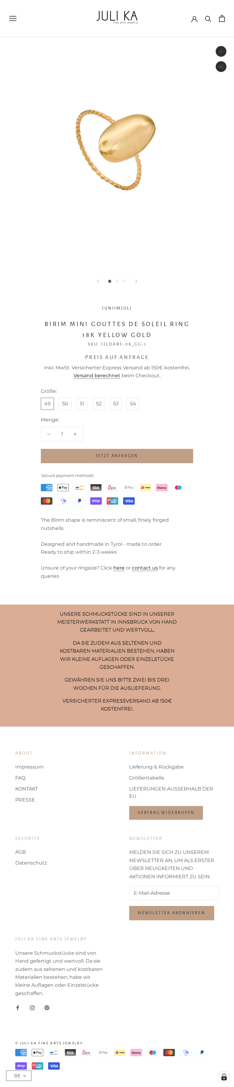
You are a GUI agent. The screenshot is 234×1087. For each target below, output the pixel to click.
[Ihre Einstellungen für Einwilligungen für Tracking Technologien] (224, 1077)
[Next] (136, 281)
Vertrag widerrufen (166, 813)
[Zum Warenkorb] (222, 18)
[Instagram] (32, 1007)
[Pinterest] (46, 1007)
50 (65, 404)
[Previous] (98, 281)
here (119, 568)
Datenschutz (31, 863)
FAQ (20, 778)
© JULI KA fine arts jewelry (49, 1043)
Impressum (29, 767)
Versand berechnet (96, 375)
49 (47, 404)
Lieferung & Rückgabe (156, 767)
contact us (145, 568)
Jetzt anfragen (117, 456)
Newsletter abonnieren (171, 913)
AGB (20, 852)
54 (133, 404)
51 (82, 404)
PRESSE (25, 800)
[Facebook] (17, 1007)
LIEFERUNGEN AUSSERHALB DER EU (171, 792)
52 (98, 404)
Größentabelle (146, 778)
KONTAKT (26, 789)
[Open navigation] (12, 18)
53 (116, 404)
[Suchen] (208, 18)
